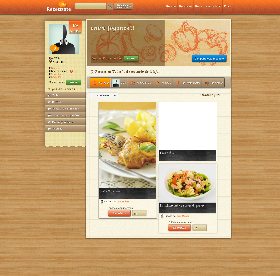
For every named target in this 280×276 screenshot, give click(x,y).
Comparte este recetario (209, 58)
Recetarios (185, 6)
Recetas (171, 6)
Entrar (228, 6)
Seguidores (57, 74)
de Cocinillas (144, 82)
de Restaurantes (191, 82)
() (54, 95)
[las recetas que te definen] (59, 10)
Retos (198, 6)
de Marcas (217, 82)
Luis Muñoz (123, 201)
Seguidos (56, 77)
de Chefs (167, 82)
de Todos (104, 82)
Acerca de (211, 6)
